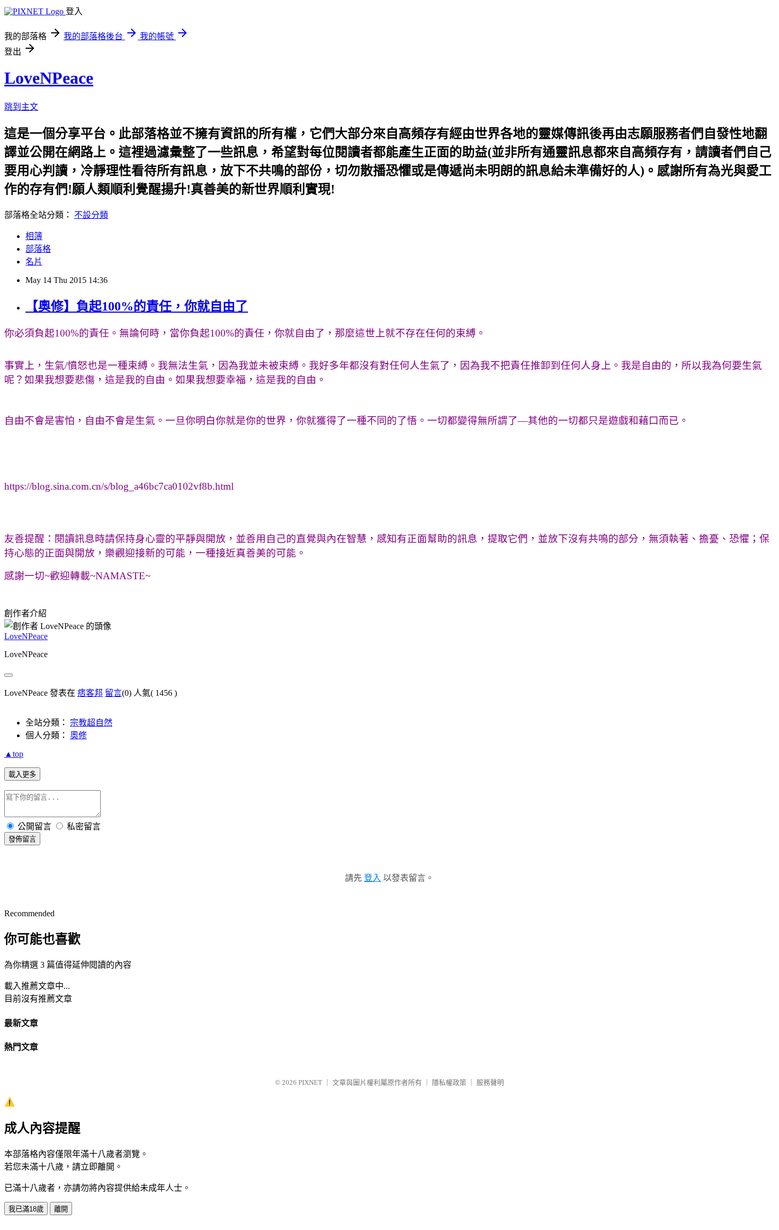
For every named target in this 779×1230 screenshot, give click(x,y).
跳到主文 (21, 106)
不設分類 (91, 214)
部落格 (38, 248)
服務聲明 (490, 1082)
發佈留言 (22, 839)
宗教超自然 (91, 722)
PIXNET (310, 1082)
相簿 (33, 236)
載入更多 (22, 774)
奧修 (78, 735)
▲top (13, 753)
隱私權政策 (449, 1082)
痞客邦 (90, 692)
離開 (61, 1209)
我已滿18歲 (25, 1209)
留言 (113, 692)
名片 (33, 261)
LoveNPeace (48, 77)
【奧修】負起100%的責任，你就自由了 (136, 306)
